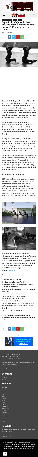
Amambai (4, 387)
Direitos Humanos (6, 408)
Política (4, 389)
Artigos (3, 395)
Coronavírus (5, 406)
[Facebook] (9, 37)
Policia (3, 400)
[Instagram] (6, 369)
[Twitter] (14, 37)
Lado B (3, 393)
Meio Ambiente (6, 416)
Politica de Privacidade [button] (26, 448)
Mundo (3, 418)
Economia (4, 410)
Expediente (5, 377)
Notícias (10, 20)
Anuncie (4, 379)
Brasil (3, 402)
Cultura (4, 20)
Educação (4, 412)
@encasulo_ (13, 270)
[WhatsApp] (22, 37)
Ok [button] (5, 453)
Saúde (3, 421)
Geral (19, 20)
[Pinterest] (18, 37)
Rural (3, 420)
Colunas (4, 396)
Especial (4, 398)
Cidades (15, 20)
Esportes (4, 391)
